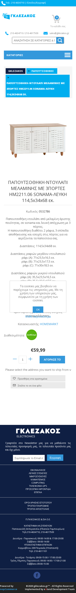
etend (48, 589)
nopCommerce (8, 589)
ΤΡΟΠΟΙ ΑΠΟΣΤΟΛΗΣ (38, 509)
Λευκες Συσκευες (38, 473)
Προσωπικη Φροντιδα (38, 489)
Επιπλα (38, 492)
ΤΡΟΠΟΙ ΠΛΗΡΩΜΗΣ (38, 505)
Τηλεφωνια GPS (38, 485)
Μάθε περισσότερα (38, 316)
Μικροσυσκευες (38, 476)
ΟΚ (38, 309)
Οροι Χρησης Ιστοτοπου (38, 502)
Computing (38, 482)
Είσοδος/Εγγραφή (36, 2)
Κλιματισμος (38, 479)
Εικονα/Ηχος (38, 470)
